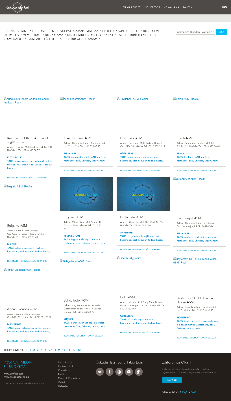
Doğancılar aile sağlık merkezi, (143, 236)
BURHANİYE (14, 324)
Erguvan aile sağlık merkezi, (86, 239)
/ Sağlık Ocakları (38, 178)
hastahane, (23, 165)
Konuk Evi (151, 31)
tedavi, (48, 165)
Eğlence (10, 31)
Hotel (107, 31)
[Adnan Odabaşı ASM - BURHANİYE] (30, 285)
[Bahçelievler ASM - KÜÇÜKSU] (86, 276)
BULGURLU (70, 153)
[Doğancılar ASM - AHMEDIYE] (143, 194)
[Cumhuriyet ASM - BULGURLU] (199, 194)
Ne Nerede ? (152, 7)
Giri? (193, 392)
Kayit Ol (172, 380)
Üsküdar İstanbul (18, 7)
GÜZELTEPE (126, 153)
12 (74, 349)
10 (63, 349)
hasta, (10, 168)
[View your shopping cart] (224, 7)
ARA (221, 32)
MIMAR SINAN (72, 236)
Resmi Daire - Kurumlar (22, 39)
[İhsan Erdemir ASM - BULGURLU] (86, 114)
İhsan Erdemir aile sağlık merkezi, (88, 157)
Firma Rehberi (132, 7)
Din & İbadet (77, 35)
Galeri (61, 382)
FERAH (180, 153)
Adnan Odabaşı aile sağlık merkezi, (33, 328)
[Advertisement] (112, 71)
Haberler (63, 386)
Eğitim (49, 39)
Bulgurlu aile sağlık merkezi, (29, 248)
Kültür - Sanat (102, 35)
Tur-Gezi (77, 39)
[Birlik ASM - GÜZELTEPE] (143, 273)
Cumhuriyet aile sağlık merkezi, (200, 237)
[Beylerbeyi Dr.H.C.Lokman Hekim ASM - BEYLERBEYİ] (199, 274)
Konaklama (171, 7)
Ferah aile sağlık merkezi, (197, 157)
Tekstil (42, 31)
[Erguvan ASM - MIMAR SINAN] (86, 194)
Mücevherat (61, 31)
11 (68, 349)
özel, (32, 165)
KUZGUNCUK (14, 157)
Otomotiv (11, 35)
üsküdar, (40, 165)
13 (79, 349)
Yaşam (92, 39)
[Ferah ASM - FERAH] (199, 114)
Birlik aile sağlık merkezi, (141, 319)
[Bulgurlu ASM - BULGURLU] (30, 202)
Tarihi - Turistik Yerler (135, 35)
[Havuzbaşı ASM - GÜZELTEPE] (143, 114)
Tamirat (27, 31)
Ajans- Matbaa (86, 31)
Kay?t (185, 392)
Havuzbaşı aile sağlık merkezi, (143, 157)
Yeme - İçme (32, 35)
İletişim (62, 374)
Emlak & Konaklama (69, 378)
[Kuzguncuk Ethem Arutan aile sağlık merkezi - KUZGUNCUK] (30, 114)
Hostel (133, 31)
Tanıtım (188, 7)
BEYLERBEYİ (183, 317)
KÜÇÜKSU (69, 319)
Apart (120, 31)
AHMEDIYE (126, 233)
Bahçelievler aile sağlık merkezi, (87, 323)
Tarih (62, 39)
